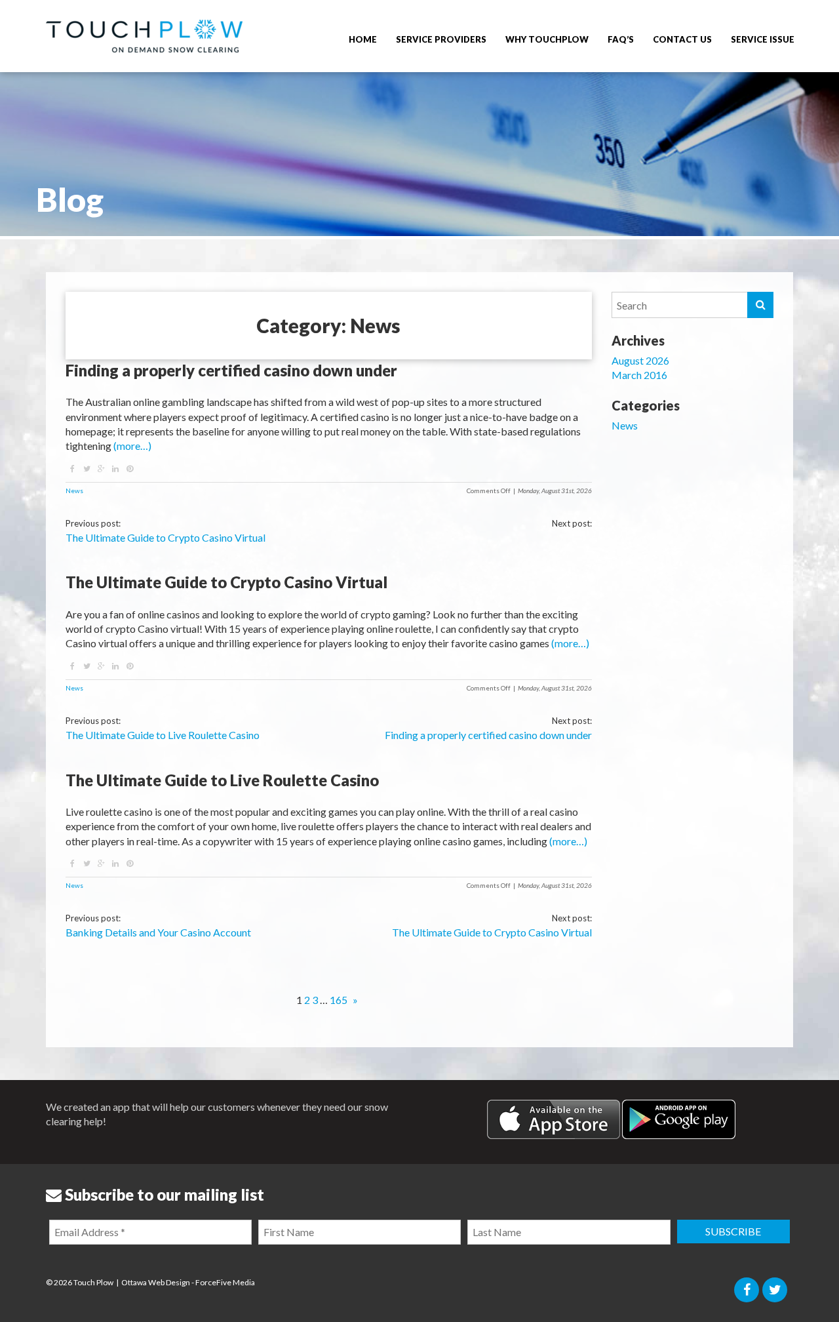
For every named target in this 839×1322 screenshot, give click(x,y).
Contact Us (682, 39)
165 (338, 999)
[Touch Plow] (144, 36)
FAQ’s (621, 39)
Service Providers (441, 39)
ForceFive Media (225, 1282)
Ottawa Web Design (155, 1282)
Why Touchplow (547, 39)
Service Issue (762, 39)
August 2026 (640, 360)
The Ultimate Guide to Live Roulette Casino (163, 735)
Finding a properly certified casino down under (488, 735)
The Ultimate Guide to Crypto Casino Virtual (165, 537)
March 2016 (639, 375)
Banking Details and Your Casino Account (158, 932)
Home (363, 39)
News (74, 490)
